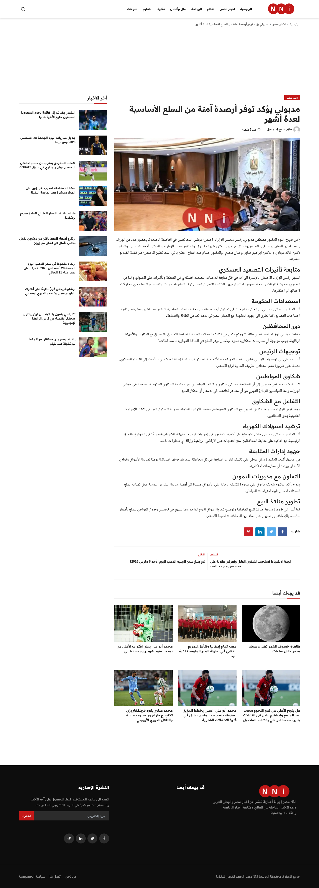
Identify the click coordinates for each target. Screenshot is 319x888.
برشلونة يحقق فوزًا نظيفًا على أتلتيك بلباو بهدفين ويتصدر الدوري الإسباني (50, 291)
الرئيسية (246, 9)
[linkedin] (81, 838)
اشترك (26, 816)
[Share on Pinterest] (248, 531)
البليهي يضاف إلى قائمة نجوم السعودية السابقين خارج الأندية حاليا (48, 115)
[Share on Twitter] (271, 531)
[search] (23, 9)
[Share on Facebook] (282, 531)
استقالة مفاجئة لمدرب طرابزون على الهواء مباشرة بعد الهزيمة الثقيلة (51, 190)
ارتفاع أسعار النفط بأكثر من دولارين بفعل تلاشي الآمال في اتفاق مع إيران (47, 241)
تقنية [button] (161, 9)
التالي (201, 554)
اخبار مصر (279, 24)
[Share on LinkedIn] (260, 531)
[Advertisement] (159, 62)
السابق (214, 554)
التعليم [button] (147, 9)
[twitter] (92, 838)
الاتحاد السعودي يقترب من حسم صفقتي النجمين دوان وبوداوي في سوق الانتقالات (48, 165)
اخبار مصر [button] (227, 9)
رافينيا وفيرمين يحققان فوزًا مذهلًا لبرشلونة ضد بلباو (52, 341)
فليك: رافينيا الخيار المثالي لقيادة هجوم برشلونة (48, 215)
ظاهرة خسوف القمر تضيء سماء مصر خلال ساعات (274, 648)
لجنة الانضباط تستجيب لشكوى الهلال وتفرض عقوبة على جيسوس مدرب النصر (250, 563)
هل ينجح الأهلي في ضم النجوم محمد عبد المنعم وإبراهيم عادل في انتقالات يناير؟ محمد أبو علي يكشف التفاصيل (271, 715)
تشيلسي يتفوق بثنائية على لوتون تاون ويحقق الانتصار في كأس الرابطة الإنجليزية (49, 318)
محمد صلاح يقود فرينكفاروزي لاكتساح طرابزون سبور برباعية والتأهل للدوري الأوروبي (149, 715)
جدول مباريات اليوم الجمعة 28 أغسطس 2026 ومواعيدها (48, 140)
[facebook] (104, 838)
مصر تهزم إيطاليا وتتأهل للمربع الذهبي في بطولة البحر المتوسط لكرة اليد (207, 651)
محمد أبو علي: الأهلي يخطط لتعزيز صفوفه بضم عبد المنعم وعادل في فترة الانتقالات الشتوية (210, 715)
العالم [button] (211, 9)
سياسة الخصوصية (32, 876)
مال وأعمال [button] (178, 9)
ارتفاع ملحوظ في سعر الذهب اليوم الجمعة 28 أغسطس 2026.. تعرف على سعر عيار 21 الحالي (50, 268)
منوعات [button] (132, 9)
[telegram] (69, 838)
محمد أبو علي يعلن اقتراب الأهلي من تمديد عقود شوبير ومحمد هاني (145, 648)
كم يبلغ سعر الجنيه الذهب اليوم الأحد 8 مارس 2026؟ (167, 561)
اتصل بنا (55, 876)
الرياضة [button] (196, 9)
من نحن (71, 876)
